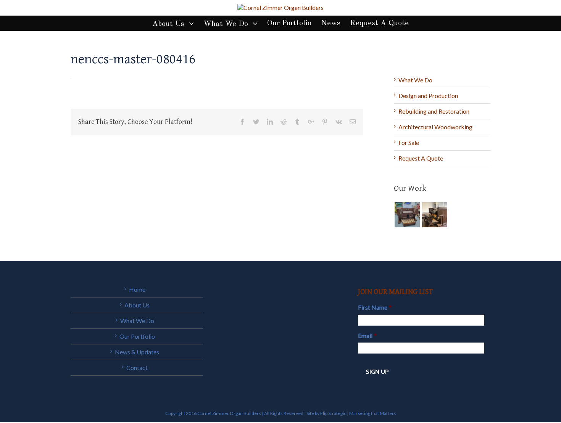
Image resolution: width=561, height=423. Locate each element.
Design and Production (428, 95)
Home (137, 289)
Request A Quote (420, 158)
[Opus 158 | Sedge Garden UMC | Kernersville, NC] (434, 214)
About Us (137, 305)
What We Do (415, 80)
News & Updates (137, 351)
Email (367, 335)
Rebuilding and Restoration (433, 111)
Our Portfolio (137, 336)
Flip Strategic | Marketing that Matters (358, 413)
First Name (375, 307)
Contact (137, 367)
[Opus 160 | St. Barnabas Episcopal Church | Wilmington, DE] (407, 214)
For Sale (408, 142)
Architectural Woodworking (435, 126)
